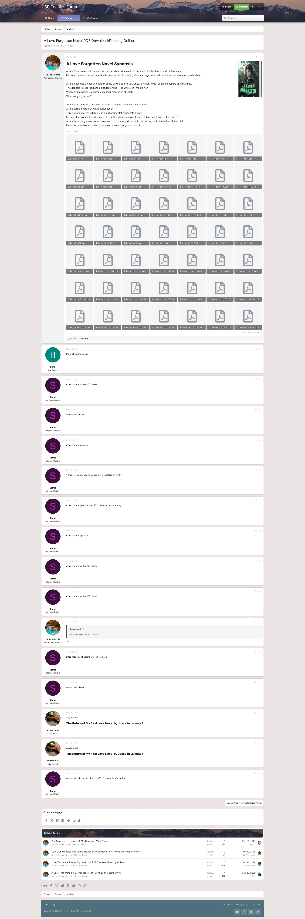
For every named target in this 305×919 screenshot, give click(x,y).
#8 (260, 530)
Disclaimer (255, 904)
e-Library (82, 844)
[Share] (256, 57)
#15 (260, 743)
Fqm (253, 876)
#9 (260, 561)
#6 (260, 470)
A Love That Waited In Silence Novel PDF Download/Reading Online (86, 872)
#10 (260, 591)
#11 (260, 622)
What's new (92, 18)
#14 (260, 712)
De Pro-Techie (52, 46)
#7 (260, 500)
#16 (260, 773)
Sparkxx (251, 844)
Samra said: (75, 629)
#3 (260, 379)
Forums (68, 18)
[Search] (260, 6)
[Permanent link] (134, 64)
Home (51, 18)
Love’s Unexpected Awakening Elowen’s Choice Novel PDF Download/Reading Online (95, 851)
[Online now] (53, 70)
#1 (260, 57)
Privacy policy (241, 904)
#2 (260, 349)
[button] (77, 18)
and (80, 338)
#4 (260, 409)
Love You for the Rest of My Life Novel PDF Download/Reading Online (87, 862)
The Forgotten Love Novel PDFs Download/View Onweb (80, 841)
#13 (260, 682)
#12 (260, 652)
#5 (260, 440)
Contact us (228, 904)
